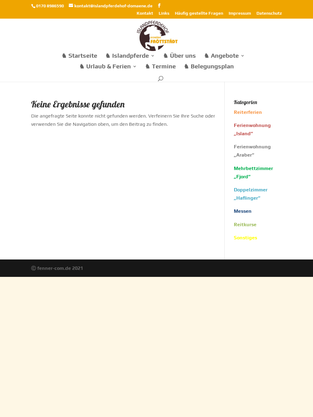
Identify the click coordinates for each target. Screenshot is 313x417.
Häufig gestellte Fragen (199, 13)
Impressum (240, 13)
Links (164, 13)
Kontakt (145, 13)
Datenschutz (269, 13)
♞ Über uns (179, 56)
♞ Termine (160, 67)
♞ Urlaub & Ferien (105, 67)
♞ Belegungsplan (209, 67)
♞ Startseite (79, 56)
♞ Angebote (221, 56)
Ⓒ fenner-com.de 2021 (57, 268)
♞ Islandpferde (127, 56)
